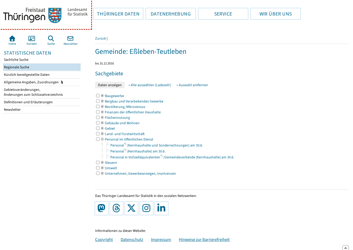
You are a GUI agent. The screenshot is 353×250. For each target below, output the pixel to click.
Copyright (104, 239)
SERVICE (215, 13)
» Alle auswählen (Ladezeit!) (149, 85)
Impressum (161, 239)
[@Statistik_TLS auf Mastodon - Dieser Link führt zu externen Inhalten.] (102, 208)
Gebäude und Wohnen (120, 123)
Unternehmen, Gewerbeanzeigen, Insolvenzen (138, 173)
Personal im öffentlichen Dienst (126, 139)
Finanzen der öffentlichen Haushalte (130, 112)
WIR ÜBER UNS (271, 13)
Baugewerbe (112, 95)
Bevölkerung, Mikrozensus (122, 106)
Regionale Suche (16, 67)
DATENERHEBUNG (168, 13)
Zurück (100, 38)
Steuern (108, 162)
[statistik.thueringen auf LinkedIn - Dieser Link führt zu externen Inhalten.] (162, 208)
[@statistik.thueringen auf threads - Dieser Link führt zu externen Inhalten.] (117, 208)
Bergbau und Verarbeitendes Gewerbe (131, 101)
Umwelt (108, 168)
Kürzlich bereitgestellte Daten (26, 74)
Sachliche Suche (15, 59)
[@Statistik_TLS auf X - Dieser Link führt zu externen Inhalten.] (132, 208)
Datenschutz (132, 239)
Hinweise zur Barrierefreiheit (204, 239)
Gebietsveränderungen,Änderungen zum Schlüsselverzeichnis (33, 92)
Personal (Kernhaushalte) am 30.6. (137, 151)
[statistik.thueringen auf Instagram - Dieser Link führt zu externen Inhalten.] (147, 208)
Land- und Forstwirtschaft (122, 133)
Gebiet (107, 128)
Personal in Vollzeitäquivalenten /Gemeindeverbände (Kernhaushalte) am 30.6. (172, 157)
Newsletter (12, 109)
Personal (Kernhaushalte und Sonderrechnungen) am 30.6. (156, 145)
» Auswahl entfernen (192, 85)
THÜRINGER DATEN (116, 13)
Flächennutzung (115, 117)
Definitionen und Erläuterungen (28, 102)
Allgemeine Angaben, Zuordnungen (31, 82)
